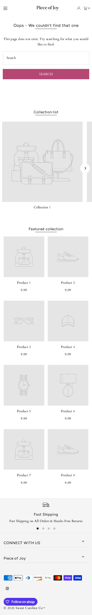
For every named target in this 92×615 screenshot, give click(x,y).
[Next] (85, 168)
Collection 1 (42, 207)
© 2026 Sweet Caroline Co (23, 608)
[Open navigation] (11, 8)
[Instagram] (7, 589)
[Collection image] (42, 162)
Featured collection (46, 229)
